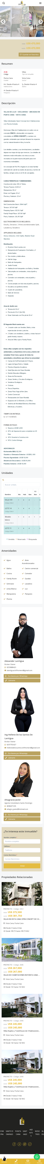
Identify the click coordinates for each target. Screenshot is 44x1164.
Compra (2, 1132)
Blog (43, 1132)
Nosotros (37, 1132)
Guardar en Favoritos (30, 54)
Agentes (31, 1133)
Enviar (22, 866)
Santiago (25, 1132)
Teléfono (7, 846)
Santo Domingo (9, 1132)
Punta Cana (18, 1132)
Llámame (11, 680)
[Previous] (3, 21)
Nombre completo (10, 837)
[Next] (40, 21)
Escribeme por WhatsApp (17, 676)
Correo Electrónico (10, 855)
